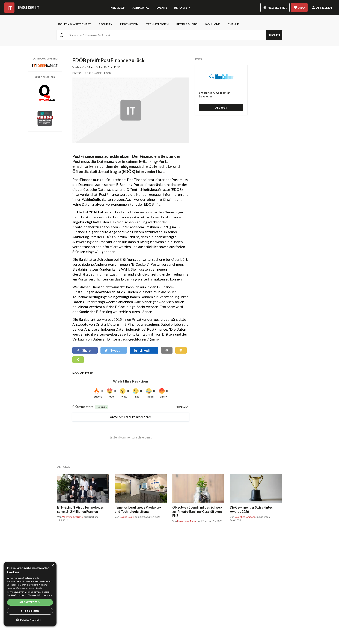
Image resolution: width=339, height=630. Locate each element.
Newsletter (277, 7)
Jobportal (140, 7)
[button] (30, 620)
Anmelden (324, 7)
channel (234, 24)
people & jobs (187, 24)
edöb (107, 73)
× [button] (52, 565)
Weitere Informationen (40, 595)
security (105, 24)
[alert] (30, 594)
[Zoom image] (130, 110)
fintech (77, 73)
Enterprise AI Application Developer (214, 94)
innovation (129, 24)
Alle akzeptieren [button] (29, 602)
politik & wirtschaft (74, 24)
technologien (157, 24)
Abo (301, 7)
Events (161, 7)
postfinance (93, 73)
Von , (70, 516)
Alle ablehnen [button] (30, 611)
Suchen (274, 35)
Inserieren (117, 7)
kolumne (212, 24)
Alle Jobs (221, 107)
